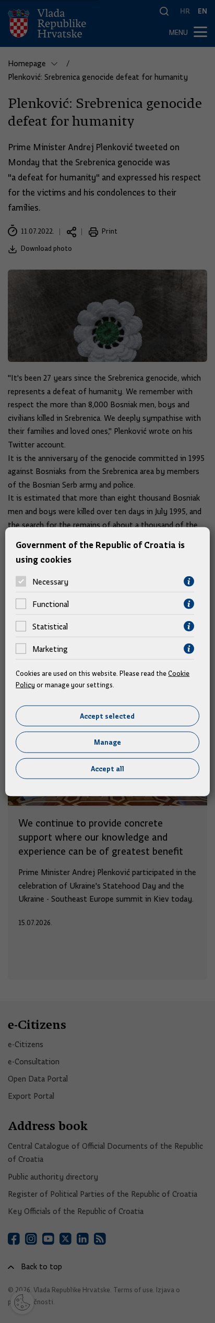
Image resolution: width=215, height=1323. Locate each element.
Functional (50, 604)
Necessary (50, 581)
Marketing (50, 648)
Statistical (50, 626)
